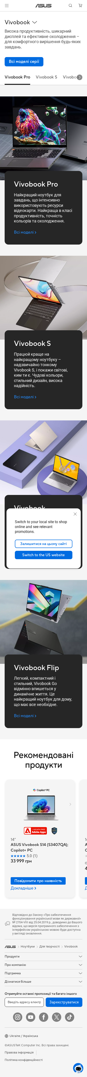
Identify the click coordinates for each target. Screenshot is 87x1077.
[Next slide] (79, 77)
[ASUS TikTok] (69, 1017)
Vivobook (71, 946)
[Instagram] (17, 1017)
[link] (43, 5)
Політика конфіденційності (24, 1060)
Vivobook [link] (72, 77)
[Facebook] (43, 1017)
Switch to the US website (43, 555)
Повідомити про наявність (38, 880)
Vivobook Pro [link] (17, 77)
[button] (7, 5)
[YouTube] (30, 1017)
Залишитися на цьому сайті (43, 544)
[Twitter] (56, 1017)
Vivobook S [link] (46, 77)
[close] (75, 514)
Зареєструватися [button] (64, 1002)
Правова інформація (19, 1052)
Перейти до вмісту (3, 14)
